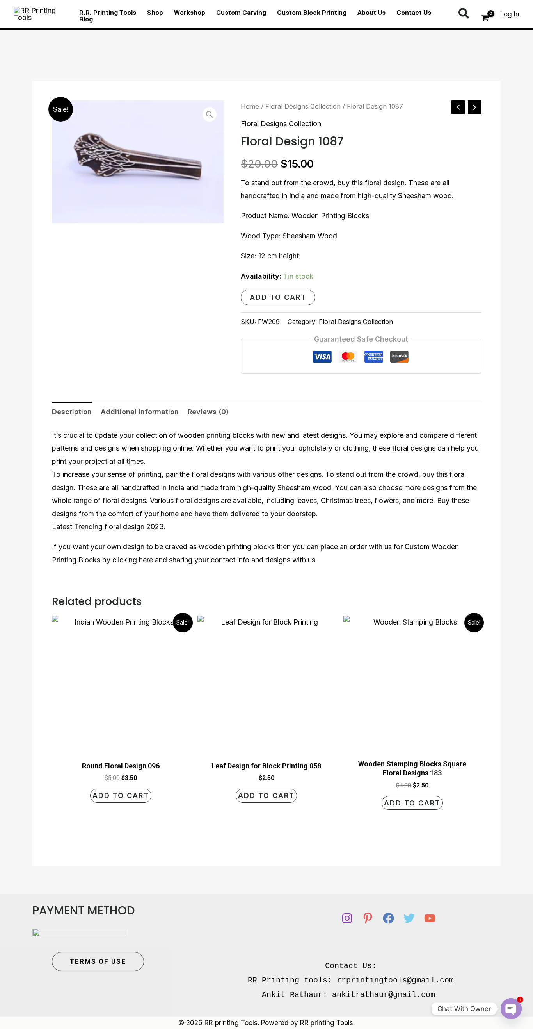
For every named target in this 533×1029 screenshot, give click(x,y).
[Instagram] (347, 918)
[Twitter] (409, 918)
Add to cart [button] (120, 795)
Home (250, 106)
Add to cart (278, 297)
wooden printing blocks (216, 435)
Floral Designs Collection (303, 106)
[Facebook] (388, 918)
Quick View (121, 746)
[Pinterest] (367, 918)
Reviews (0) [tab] (208, 412)
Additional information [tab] (140, 412)
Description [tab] (72, 412)
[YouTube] (429, 918)
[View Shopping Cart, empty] (485, 19)
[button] (464, 14)
